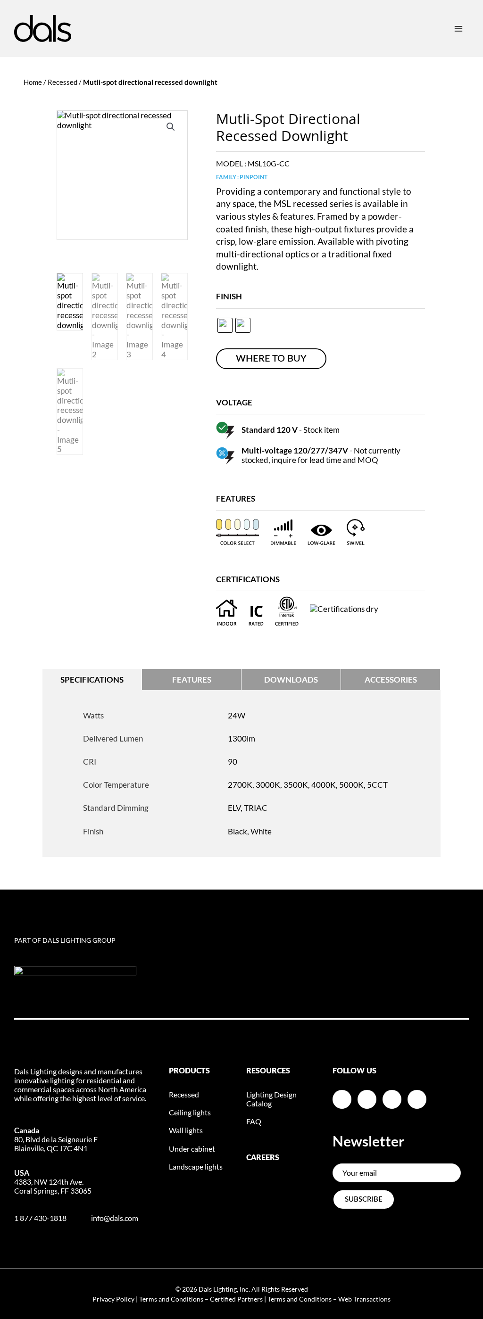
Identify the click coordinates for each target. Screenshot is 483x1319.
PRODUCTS (189, 1071)
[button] (170, 126)
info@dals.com (114, 1217)
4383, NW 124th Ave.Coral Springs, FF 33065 (53, 1181)
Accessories (391, 679)
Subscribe (364, 1199)
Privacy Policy (113, 1299)
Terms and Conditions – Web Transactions (329, 1299)
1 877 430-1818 (40, 1217)
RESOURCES (268, 1071)
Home (33, 82)
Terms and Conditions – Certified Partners (201, 1299)
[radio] (225, 325)
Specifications (92, 679)
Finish (229, 296)
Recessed (62, 82)
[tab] (92, 679)
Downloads (291, 679)
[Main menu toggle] (458, 28)
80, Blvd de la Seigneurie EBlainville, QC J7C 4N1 (56, 1139)
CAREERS (262, 1158)
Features (191, 679)
